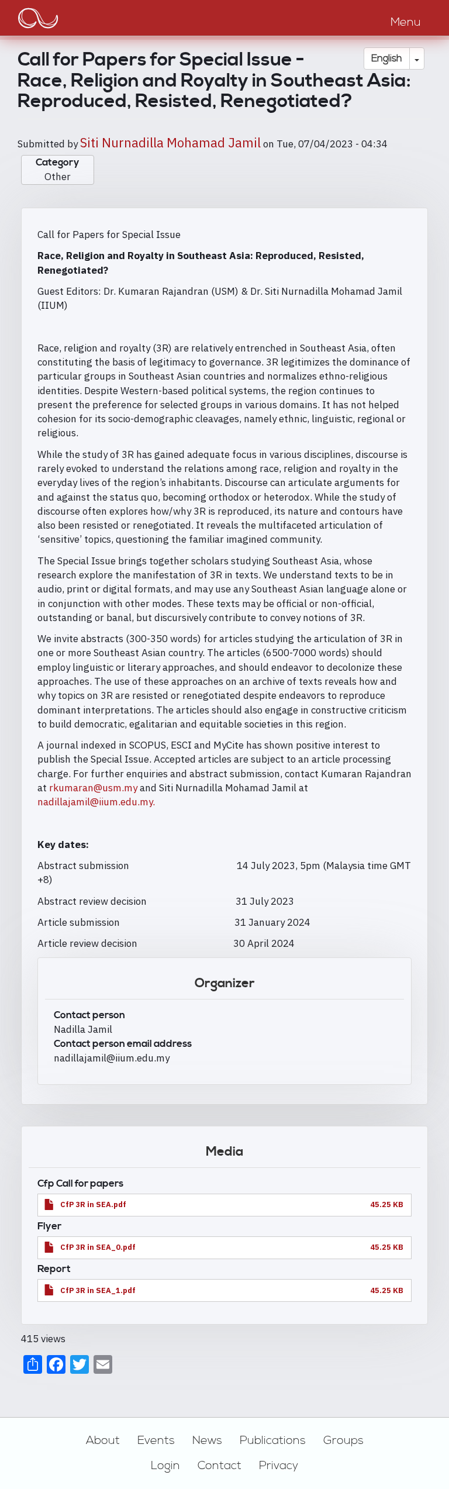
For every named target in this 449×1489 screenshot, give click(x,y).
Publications (273, 1440)
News (207, 1440)
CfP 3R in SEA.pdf (93, 1204)
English (386, 58)
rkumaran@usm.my (93, 787)
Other (57, 176)
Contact (219, 1465)
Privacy (278, 1465)
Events (156, 1440)
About (103, 1440)
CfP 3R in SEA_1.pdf (98, 1290)
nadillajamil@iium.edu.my (96, 801)
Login (165, 1465)
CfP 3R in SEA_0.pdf (98, 1247)
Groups (343, 1440)
